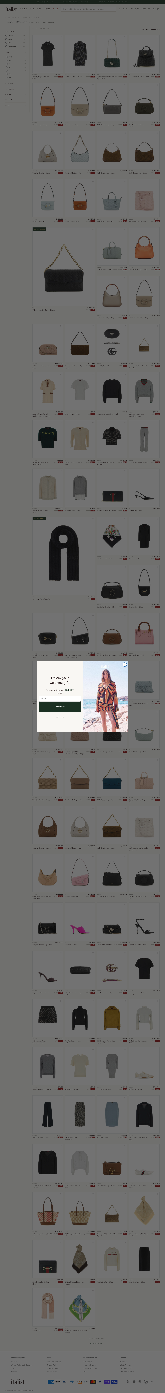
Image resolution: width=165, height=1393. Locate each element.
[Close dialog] (125, 665)
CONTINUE (60, 706)
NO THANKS (60, 717)
